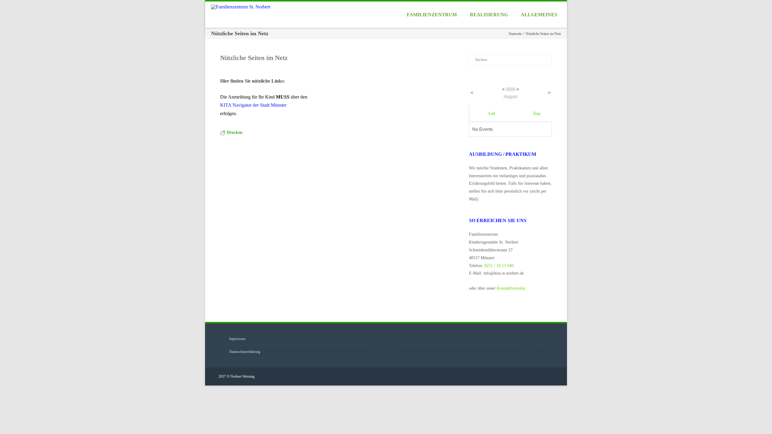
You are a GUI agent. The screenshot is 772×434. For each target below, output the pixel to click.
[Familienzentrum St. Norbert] (242, 7)
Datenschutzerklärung (244, 352)
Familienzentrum (432, 14)
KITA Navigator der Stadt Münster (253, 105)
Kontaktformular (511, 288)
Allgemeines (539, 14)
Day (537, 113)
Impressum (237, 339)
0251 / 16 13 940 (499, 265)
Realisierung (489, 14)
